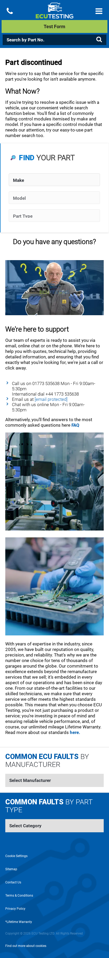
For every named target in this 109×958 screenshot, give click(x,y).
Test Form (54, 26)
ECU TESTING (54, 15)
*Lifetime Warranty (18, 922)
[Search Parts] (99, 39)
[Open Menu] (99, 11)
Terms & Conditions (19, 895)
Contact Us (13, 882)
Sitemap (11, 869)
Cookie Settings (16, 856)
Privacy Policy (15, 909)
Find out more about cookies (25, 946)
